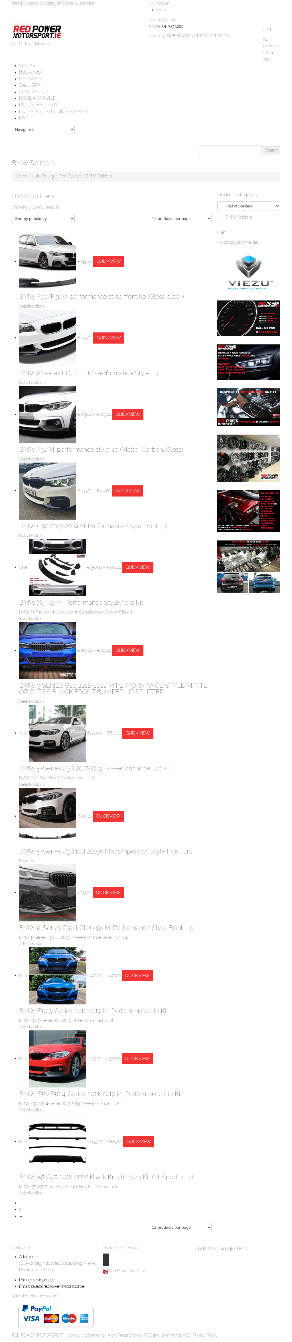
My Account (160, 3)
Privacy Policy (205, 1335)
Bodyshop (31, 72)
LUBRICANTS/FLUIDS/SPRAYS (53, 111)
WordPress (118, 1335)
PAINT (26, 118)
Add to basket (31, 944)
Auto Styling (43, 176)
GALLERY (29, 85)
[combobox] (234, 217)
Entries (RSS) (140, 1335)
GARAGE (30, 78)
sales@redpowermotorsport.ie (57, 1286)
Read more (29, 861)
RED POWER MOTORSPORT (38, 1335)
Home (21, 176)
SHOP (27, 65)
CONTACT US (34, 91)
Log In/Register (163, 19)
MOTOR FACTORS (38, 105)
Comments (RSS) (176, 1335)
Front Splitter (69, 176)
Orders (162, 9)
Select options (31, 306)
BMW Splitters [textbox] (234, 217)
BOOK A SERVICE (37, 98)
